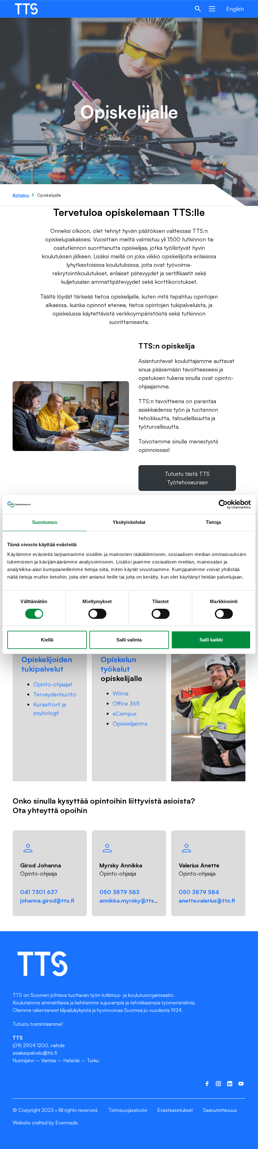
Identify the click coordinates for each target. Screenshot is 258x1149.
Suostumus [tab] (45, 522)
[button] (198, 8)
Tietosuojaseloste (127, 1110)
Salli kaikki (211, 639)
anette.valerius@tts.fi (207, 900)
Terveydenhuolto (54, 694)
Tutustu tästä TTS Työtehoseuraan (187, 478)
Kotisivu (21, 195)
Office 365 (126, 703)
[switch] (97, 614)
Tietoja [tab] (213, 522)
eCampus (125, 713)
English (235, 8)
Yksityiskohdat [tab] (129, 522)
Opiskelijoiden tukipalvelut (46, 664)
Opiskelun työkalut (118, 664)
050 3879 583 (119, 891)
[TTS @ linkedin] (229, 1083)
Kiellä (47, 639)
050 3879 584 (199, 891)
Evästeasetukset (175, 1110)
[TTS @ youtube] (241, 1083)
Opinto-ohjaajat (52, 684)
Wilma (120, 693)
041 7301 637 (39, 891)
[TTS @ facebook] (207, 1083)
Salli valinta (129, 639)
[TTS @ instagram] (218, 1083)
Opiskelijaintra (130, 723)
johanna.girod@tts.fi (47, 900)
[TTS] (32, 9)
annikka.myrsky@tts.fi (129, 900)
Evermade (66, 1122)
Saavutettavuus (220, 1110)
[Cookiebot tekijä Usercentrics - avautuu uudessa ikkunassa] (223, 504)
